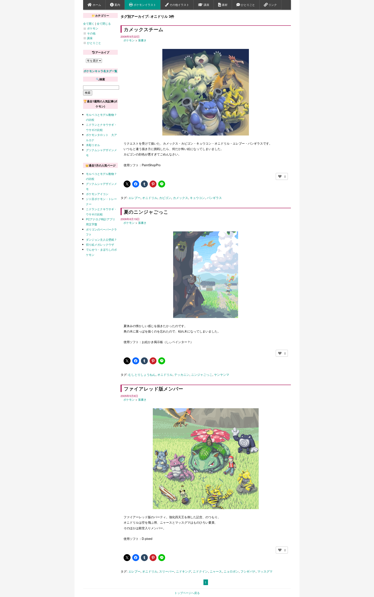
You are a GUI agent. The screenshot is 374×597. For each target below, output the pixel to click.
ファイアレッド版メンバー (153, 388)
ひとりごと (247, 5)
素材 (224, 5)
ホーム (96, 5)
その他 (91, 33)
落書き (142, 40)
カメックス (180, 197)
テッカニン (181, 374)
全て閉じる (104, 23)
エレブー (134, 197)
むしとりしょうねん (142, 374)
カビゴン (165, 197)
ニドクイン (200, 571)
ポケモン (129, 40)
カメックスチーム (143, 29)
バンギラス (214, 197)
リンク (272, 5)
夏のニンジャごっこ (146, 211)
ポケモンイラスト (144, 5)
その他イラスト (179, 5)
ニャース (216, 571)
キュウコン (197, 197)
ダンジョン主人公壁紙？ (101, 239)
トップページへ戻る (187, 593)
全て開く (88, 23)
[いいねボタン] (280, 176)
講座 (206, 5)
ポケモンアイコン (97, 194)
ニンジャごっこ (201, 374)
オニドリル (149, 197)
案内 (117, 5)
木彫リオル (93, 145)
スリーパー (166, 571)
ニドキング (183, 571)
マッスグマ (264, 571)
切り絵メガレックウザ (100, 244)
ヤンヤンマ (221, 374)
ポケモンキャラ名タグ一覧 (100, 71)
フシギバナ (248, 571)
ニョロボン (231, 571)
